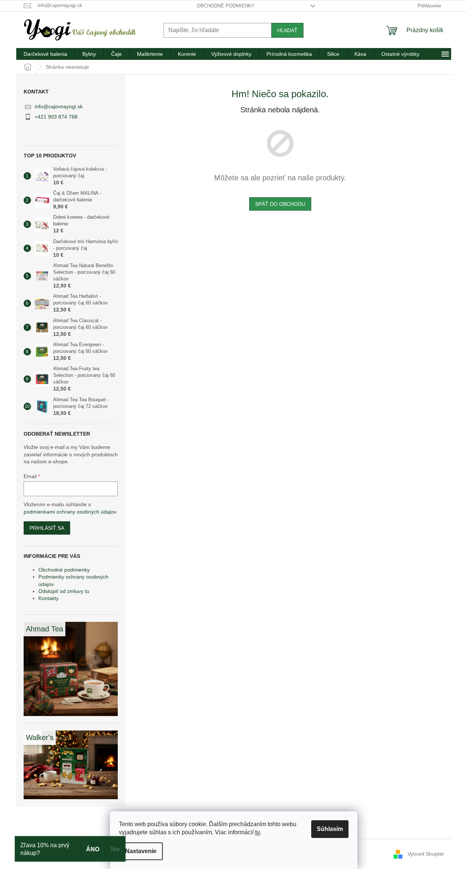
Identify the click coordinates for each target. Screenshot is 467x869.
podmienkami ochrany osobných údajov (70, 512)
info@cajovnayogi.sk (59, 106)
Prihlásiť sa (47, 528)
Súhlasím (330, 829)
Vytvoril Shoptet (426, 853)
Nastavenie (141, 851)
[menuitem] (45, 54)
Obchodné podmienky (226, 5)
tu (257, 832)
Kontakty (48, 598)
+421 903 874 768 (56, 117)
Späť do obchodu (280, 204)
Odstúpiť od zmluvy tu (63, 591)
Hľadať (287, 30)
